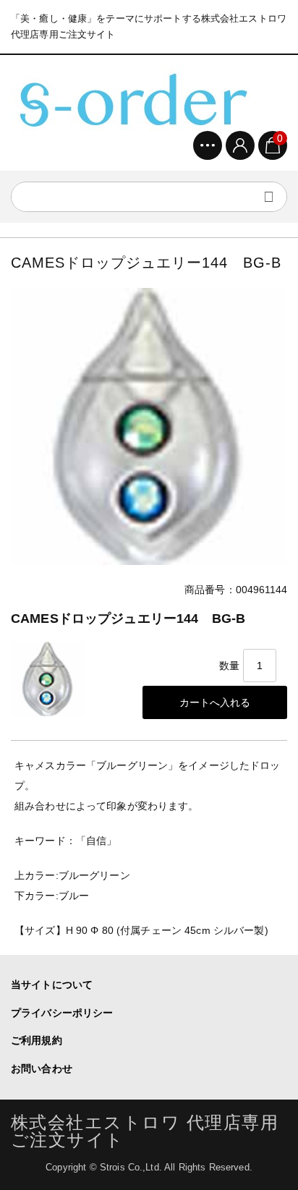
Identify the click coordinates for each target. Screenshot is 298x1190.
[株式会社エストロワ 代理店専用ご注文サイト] (130, 98)
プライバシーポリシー (62, 1013)
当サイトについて (52, 984)
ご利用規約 (36, 1040)
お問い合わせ (41, 1068)
